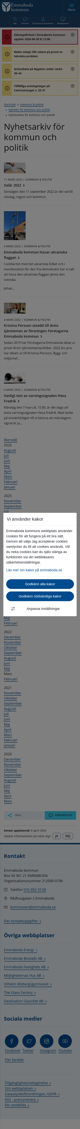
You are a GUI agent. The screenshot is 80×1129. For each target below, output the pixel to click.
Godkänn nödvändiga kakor (40, 596)
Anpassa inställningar (43, 609)
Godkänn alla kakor (40, 584)
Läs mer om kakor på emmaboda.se (34, 570)
